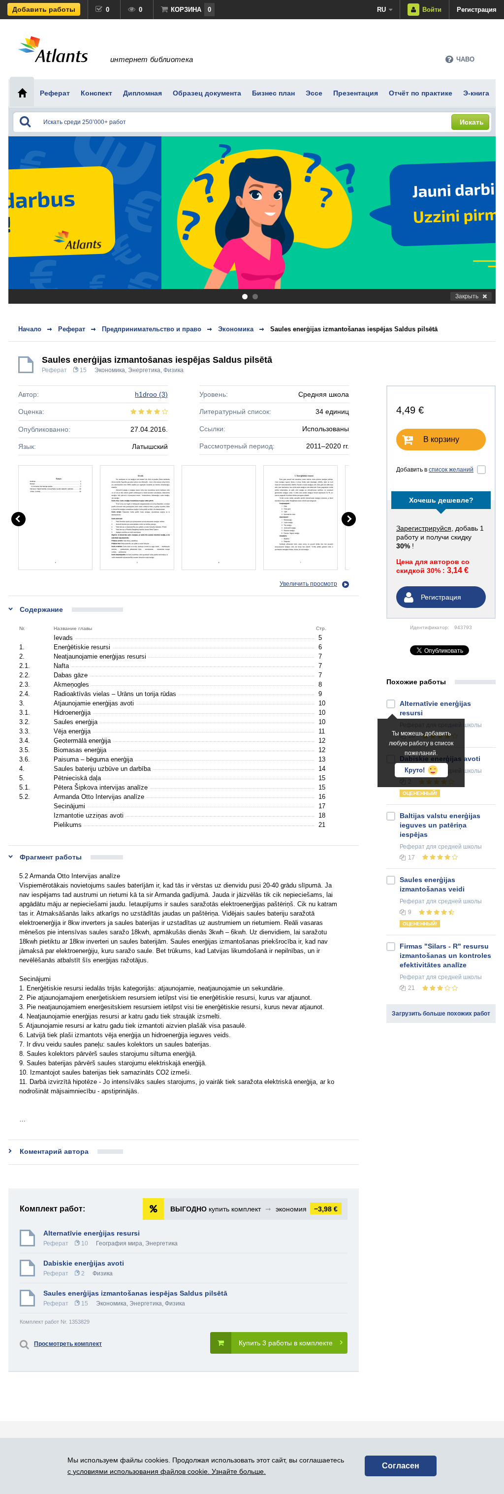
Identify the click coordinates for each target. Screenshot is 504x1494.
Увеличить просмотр (308, 583)
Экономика (109, 370)
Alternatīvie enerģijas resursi (91, 1233)
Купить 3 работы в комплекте (286, 1343)
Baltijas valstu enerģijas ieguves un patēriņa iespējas (440, 825)
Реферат (54, 370)
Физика (173, 370)
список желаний (451, 469)
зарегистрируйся (423, 528)
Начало (29, 329)
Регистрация (477, 9)
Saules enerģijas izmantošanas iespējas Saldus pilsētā (354, 329)
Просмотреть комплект (68, 1343)
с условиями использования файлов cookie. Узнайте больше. (166, 1471)
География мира (119, 1243)
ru (381, 9)
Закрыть (466, 296)
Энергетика (144, 370)
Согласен (400, 1466)
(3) (151, 394)
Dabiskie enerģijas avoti (83, 1263)
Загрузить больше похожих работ (441, 1013)
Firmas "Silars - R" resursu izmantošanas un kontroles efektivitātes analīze (445, 955)
